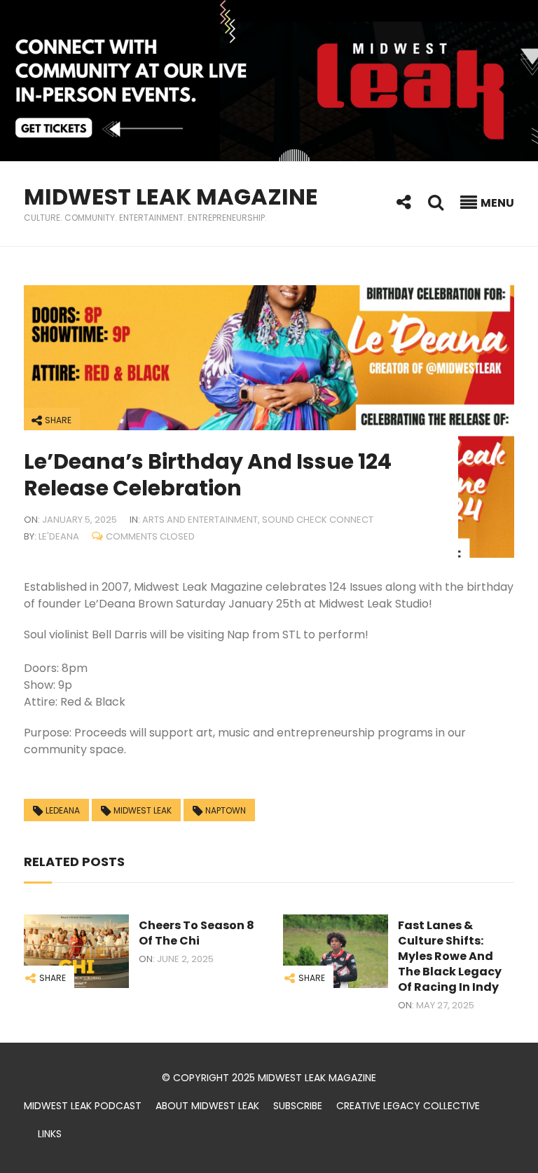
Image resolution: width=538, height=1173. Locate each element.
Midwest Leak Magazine (171, 196)
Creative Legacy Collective (408, 1106)
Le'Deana (59, 536)
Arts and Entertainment (200, 519)
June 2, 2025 (185, 959)
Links (50, 1134)
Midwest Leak (142, 810)
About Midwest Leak (207, 1106)
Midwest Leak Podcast (83, 1106)
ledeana (63, 810)
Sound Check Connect (317, 519)
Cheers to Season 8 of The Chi (196, 933)
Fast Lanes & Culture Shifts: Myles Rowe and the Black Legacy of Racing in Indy (450, 956)
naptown (225, 810)
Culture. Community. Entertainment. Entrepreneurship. (145, 218)
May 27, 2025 (445, 1005)
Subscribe (297, 1106)
